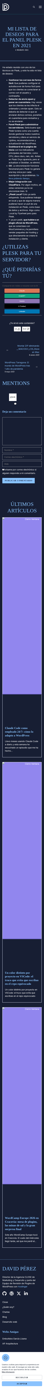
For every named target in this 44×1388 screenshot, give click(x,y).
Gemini (22, 301)
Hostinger (22, 1286)
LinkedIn (22, 311)
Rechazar (22, 1377)
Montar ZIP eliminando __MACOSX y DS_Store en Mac (28, 349)
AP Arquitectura (10, 1343)
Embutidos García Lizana (14, 1338)
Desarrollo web (9, 1322)
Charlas (6, 1312)
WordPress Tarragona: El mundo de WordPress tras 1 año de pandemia (17, 365)
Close (5, 1302)
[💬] (13, 400)
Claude (22, 291)
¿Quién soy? (8, 1307)
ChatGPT (22, 296)
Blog (4, 1317)
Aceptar (22, 1384)
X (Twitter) (22, 306)
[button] (34, 7)
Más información (8, 1372)
